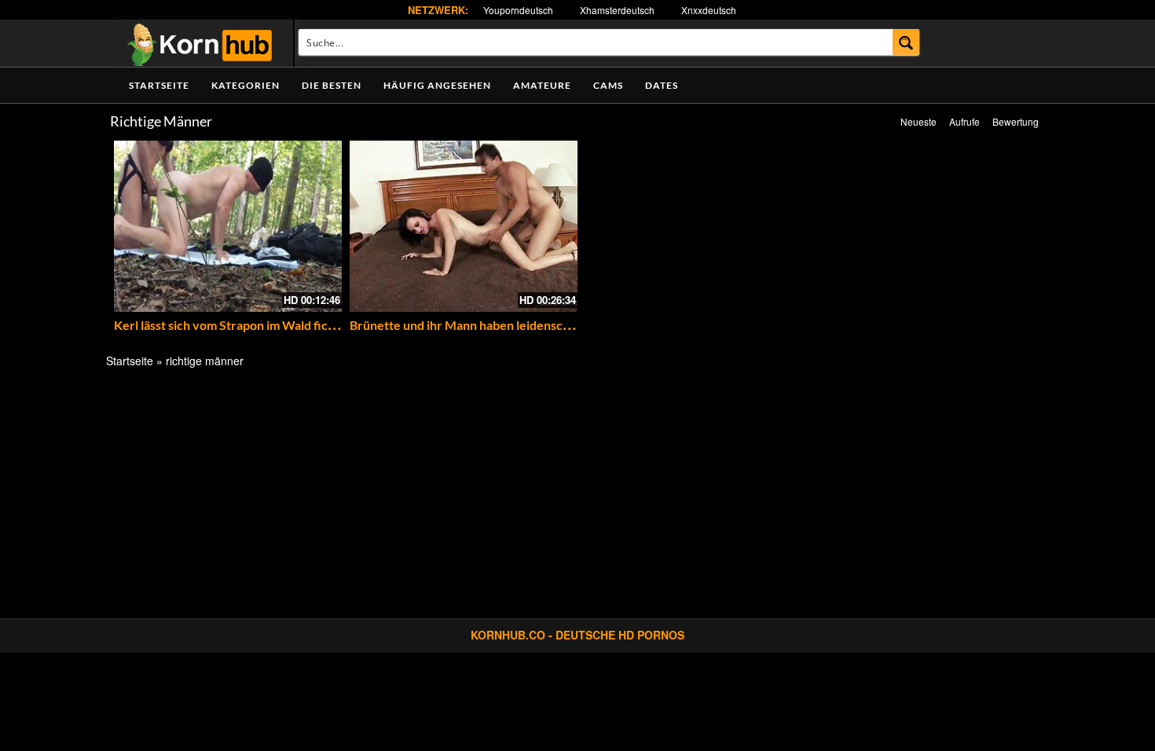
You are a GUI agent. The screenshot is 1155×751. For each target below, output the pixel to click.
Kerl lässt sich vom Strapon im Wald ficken (231, 324)
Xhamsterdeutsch (617, 10)
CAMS (608, 85)
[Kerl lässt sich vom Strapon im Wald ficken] (228, 226)
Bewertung (1015, 121)
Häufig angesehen (437, 85)
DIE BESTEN (331, 85)
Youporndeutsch (518, 10)
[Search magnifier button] (906, 42)
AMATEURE (542, 85)
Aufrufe (964, 121)
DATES (661, 85)
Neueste (918, 121)
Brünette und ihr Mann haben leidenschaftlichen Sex (496, 324)
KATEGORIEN (245, 85)
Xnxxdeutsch (708, 10)
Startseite (159, 85)
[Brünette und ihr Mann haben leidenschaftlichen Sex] (464, 226)
